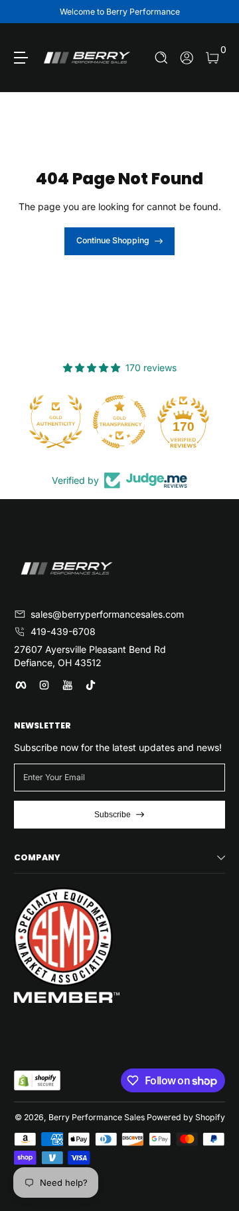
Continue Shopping (112, 240)
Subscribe (112, 814)
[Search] (162, 58)
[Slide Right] (215, 12)
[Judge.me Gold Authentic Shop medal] (55, 421)
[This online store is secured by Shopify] (37, 1080)
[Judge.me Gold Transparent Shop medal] (119, 421)
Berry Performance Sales (96, 1117)
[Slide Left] (23, 12)
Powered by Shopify (186, 1117)
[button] (162, 58)
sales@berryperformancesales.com (107, 614)
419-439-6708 (63, 631)
